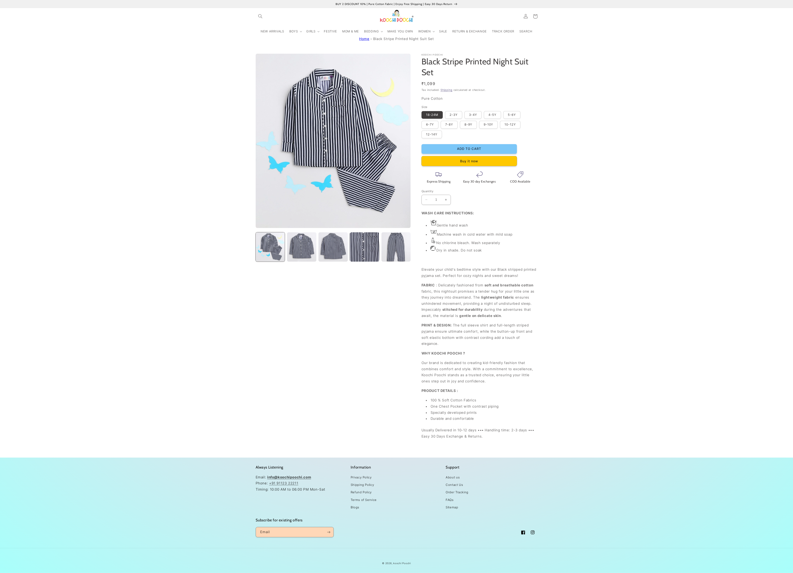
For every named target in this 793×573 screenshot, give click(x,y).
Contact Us (454, 485)
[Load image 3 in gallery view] (333, 247)
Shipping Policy (362, 485)
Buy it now (469, 161)
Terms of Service (364, 500)
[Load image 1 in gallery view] (270, 247)
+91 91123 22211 (283, 483)
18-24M (432, 115)
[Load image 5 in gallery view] (396, 247)
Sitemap (452, 507)
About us (453, 477)
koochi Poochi (402, 563)
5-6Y (512, 115)
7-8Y (449, 124)
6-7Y (430, 124)
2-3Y (454, 115)
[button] (260, 16)
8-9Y (468, 124)
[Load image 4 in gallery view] (364, 247)
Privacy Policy (361, 477)
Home (364, 39)
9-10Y (488, 124)
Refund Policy (361, 492)
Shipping (446, 89)
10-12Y (510, 124)
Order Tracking (457, 492)
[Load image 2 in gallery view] (301, 247)
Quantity (427, 191)
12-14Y (431, 134)
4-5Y (492, 115)
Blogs (355, 507)
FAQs (450, 500)
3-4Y (473, 115)
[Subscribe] (328, 532)
